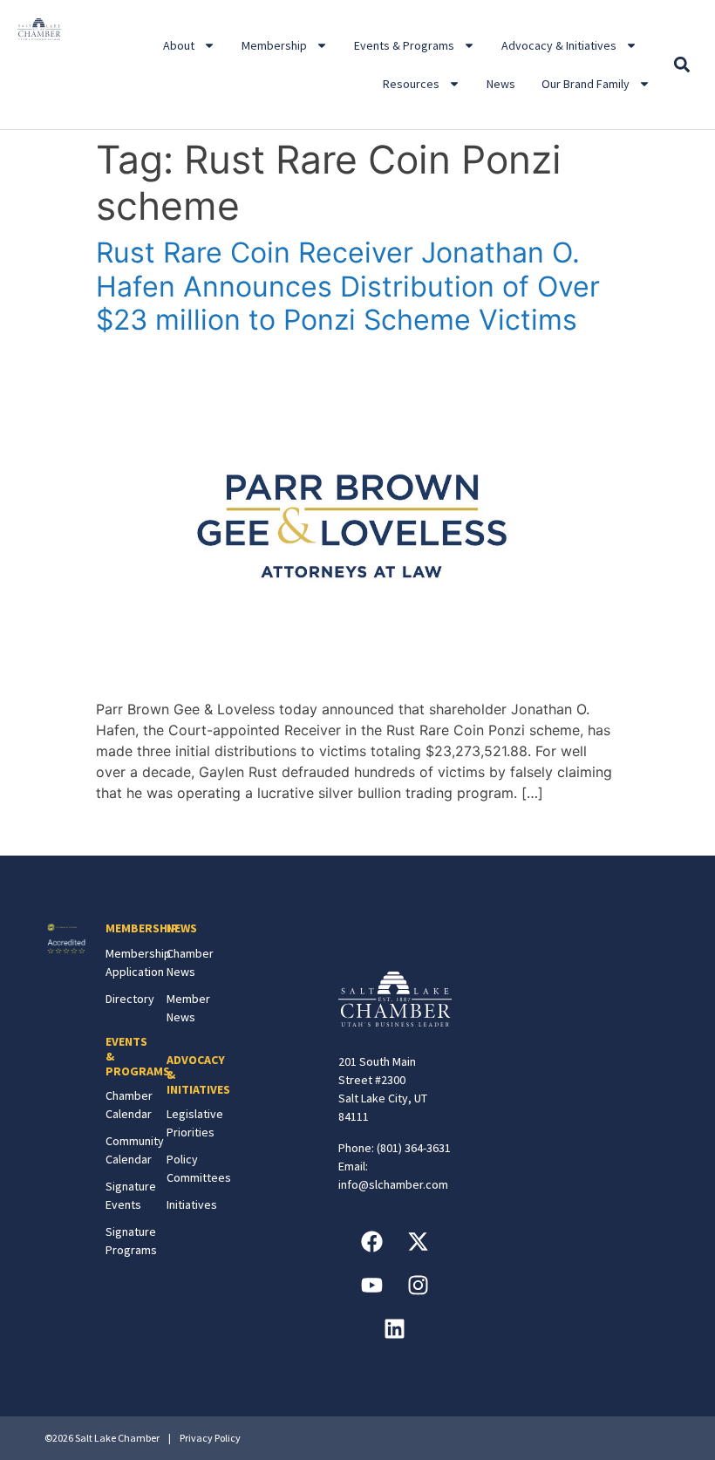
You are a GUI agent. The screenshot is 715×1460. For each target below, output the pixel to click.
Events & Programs (404, 45)
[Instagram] (417, 1285)
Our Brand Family (585, 84)
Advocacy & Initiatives (558, 45)
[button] (682, 65)
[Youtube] (371, 1285)
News (501, 84)
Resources (411, 84)
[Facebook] (371, 1242)
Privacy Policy (210, 1437)
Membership (274, 45)
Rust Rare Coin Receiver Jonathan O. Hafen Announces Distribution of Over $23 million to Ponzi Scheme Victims (348, 286)
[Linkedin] (395, 1329)
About (178, 45)
